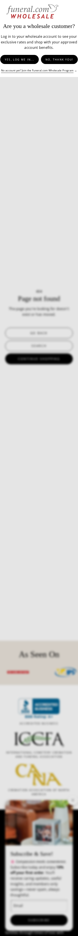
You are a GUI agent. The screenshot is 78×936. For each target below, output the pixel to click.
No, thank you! (59, 59)
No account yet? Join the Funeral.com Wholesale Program (37, 70)
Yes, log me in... (19, 59)
